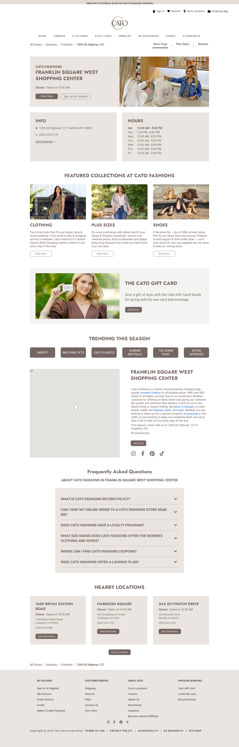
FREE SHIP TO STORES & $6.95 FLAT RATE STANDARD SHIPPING (119, 3)
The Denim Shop (166, 352)
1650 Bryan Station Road (54, 606)
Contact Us (91, 705)
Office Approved (196, 352)
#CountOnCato (187, 699)
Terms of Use (95, 730)
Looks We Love (187, 694)
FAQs (88, 699)
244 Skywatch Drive (179, 604)
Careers (132, 694)
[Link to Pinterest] (152, 454)
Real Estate (135, 705)
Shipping (90, 688)
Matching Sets (73, 352)
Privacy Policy (121, 730)
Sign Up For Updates (76, 96)
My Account (44, 694)
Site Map (195, 730)
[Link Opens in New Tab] (110, 722)
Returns (89, 694)
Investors (133, 710)
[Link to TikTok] (161, 454)
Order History (45, 699)
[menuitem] (42, 36)
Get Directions (44, 141)
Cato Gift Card (186, 688)
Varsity (42, 352)
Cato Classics (104, 352)
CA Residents (174, 730)
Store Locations (137, 688)
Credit (40, 705)
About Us (138, 443)
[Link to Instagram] (133, 454)
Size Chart (91, 710)
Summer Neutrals (135, 352)
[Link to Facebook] (142, 454)
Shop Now (47, 96)
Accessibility (148, 730)
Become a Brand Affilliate (143, 716)
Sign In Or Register (48, 688)
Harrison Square (114, 604)
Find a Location (119, 652)
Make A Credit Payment (51, 710)
